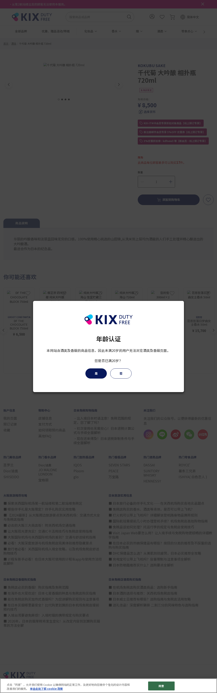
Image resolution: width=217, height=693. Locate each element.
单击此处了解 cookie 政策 (46, 689)
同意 (161, 686)
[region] (108, 685)
